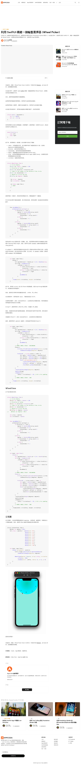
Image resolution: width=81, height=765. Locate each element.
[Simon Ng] (4, 725)
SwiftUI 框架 (6, 29)
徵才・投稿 (52, 2)
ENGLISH (56, 745)
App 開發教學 (30, 2)
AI (31, 718)
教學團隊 (56, 741)
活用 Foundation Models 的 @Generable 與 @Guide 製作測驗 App (67, 722)
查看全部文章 (9, 679)
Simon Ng (8, 725)
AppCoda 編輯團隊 (8, 39)
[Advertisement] (40, 17)
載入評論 (27, 689)
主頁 (19, 2)
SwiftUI (22, 91)
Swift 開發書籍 (38, 2)
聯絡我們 (56, 743)
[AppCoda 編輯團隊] (2, 40)
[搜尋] (75, 2)
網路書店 (23, 2)
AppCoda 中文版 (40, 762)
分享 (45, 77)
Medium (39, 85)
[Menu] (79, 2)
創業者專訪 (45, 2)
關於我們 (56, 739)
